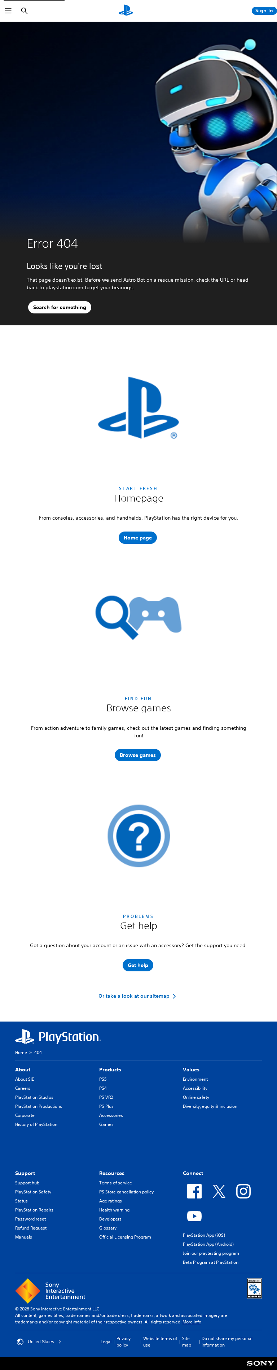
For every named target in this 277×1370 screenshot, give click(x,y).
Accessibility (195, 1088)
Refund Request (31, 1228)
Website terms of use (160, 1341)
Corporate (25, 1115)
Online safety (196, 1097)
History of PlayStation (36, 1124)
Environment (195, 1079)
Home (21, 1052)
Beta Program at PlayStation (210, 1262)
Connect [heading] (193, 1173)
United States (41, 1341)
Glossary (107, 1228)
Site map (186, 1341)
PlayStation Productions (38, 1106)
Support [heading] (25, 1173)
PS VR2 (106, 1097)
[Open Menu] (8, 11)
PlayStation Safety (33, 1192)
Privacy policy (123, 1341)
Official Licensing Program (125, 1237)
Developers (110, 1219)
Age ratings (110, 1201)
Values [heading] (191, 1069)
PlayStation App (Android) (208, 1244)
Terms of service (115, 1183)
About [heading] (22, 1069)
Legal (106, 1342)
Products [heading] (110, 1069)
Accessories (111, 1115)
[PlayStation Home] (126, 11)
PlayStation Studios (34, 1097)
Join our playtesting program (211, 1253)
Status (21, 1201)
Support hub (27, 1183)
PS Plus (106, 1106)
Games (106, 1124)
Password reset (30, 1219)
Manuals (23, 1237)
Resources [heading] (111, 1173)
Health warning (114, 1210)
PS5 (103, 1079)
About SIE (24, 1079)
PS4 (103, 1088)
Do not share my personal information (227, 1341)
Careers (22, 1088)
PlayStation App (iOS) (204, 1235)
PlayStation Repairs (34, 1210)
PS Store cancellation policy (126, 1192)
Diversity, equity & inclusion (210, 1106)
